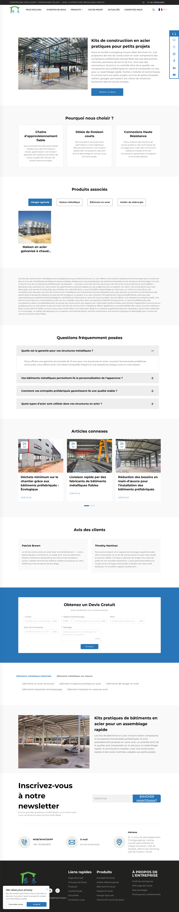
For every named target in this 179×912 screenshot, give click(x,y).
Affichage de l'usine (142, 885)
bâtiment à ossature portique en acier (80, 683)
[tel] (174, 47)
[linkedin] (174, 68)
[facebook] (174, 61)
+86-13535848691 (156, 2)
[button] (86, 505)
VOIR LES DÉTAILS (35, 227)
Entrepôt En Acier (106, 878)
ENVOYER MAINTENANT (147, 798)
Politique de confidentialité (146, 894)
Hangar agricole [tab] (40, 202)
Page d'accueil (34, 9)
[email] (174, 40)
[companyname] (15, 9)
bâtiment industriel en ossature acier (87, 689)
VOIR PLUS (26, 497)
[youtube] (174, 75)
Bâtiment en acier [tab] (100, 202)
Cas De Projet (95, 9)
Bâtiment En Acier (106, 886)
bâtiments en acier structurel (38, 683)
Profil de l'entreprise (142, 881)
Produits (76, 9)
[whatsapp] (174, 54)
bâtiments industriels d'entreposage (42, 689)
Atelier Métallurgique (108, 882)
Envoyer (89, 646)
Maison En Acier (105, 891)
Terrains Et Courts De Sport (110, 900)
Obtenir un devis (107, 92)
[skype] (50, 890)
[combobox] (67, 621)
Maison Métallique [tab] (69, 202)
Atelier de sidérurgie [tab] (131, 202)
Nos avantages (139, 890)
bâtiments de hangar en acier (122, 683)
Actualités (114, 9)
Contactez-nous (133, 9)
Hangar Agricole (105, 895)
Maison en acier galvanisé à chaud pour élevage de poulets (35, 249)
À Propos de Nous (56, 9)
